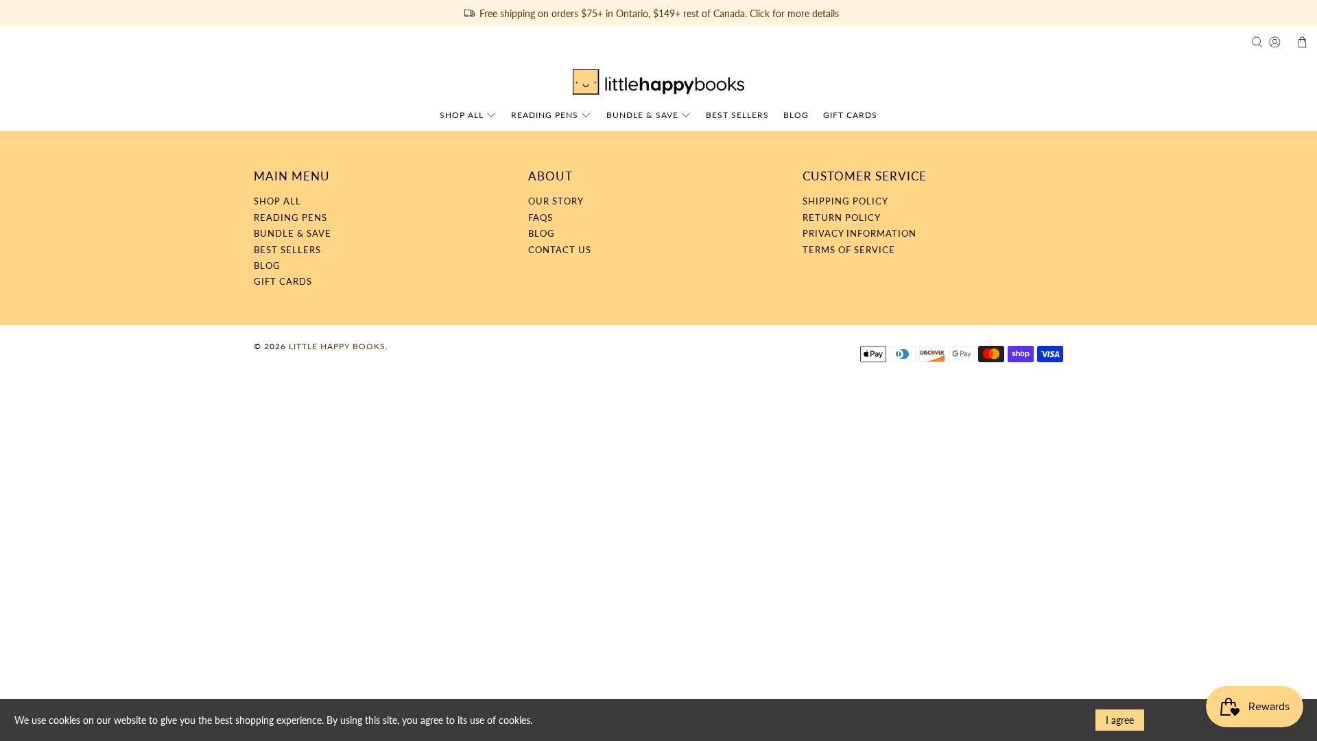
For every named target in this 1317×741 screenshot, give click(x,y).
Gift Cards (850, 115)
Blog (796, 115)
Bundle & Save (642, 115)
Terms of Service (849, 249)
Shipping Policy (845, 201)
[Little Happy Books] (658, 82)
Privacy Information (859, 233)
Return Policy (842, 217)
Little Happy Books (337, 346)
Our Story (556, 201)
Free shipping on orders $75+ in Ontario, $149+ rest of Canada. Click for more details (659, 13)
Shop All (462, 115)
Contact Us (559, 249)
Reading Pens (544, 115)
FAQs (540, 217)
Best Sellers (737, 115)
